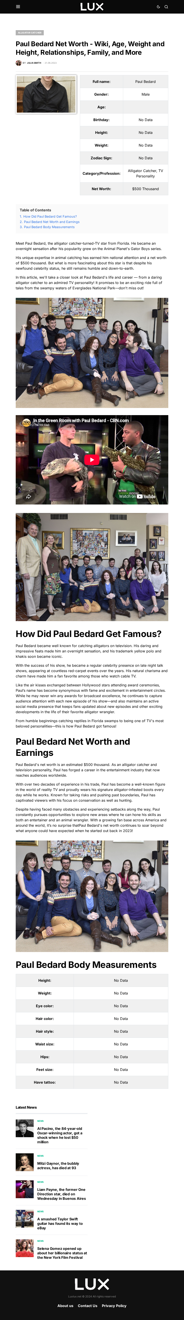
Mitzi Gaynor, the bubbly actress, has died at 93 (58, 1165)
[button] (18, 6)
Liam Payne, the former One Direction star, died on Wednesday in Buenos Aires (61, 1194)
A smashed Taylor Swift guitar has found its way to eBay (60, 1223)
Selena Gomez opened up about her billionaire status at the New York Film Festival (62, 1253)
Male (146, 94)
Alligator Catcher (30, 32)
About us (65, 1305)
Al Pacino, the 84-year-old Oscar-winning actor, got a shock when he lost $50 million (59, 1135)
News (40, 1121)
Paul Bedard (145, 81)
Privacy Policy (114, 1305)
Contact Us (87, 1305)
